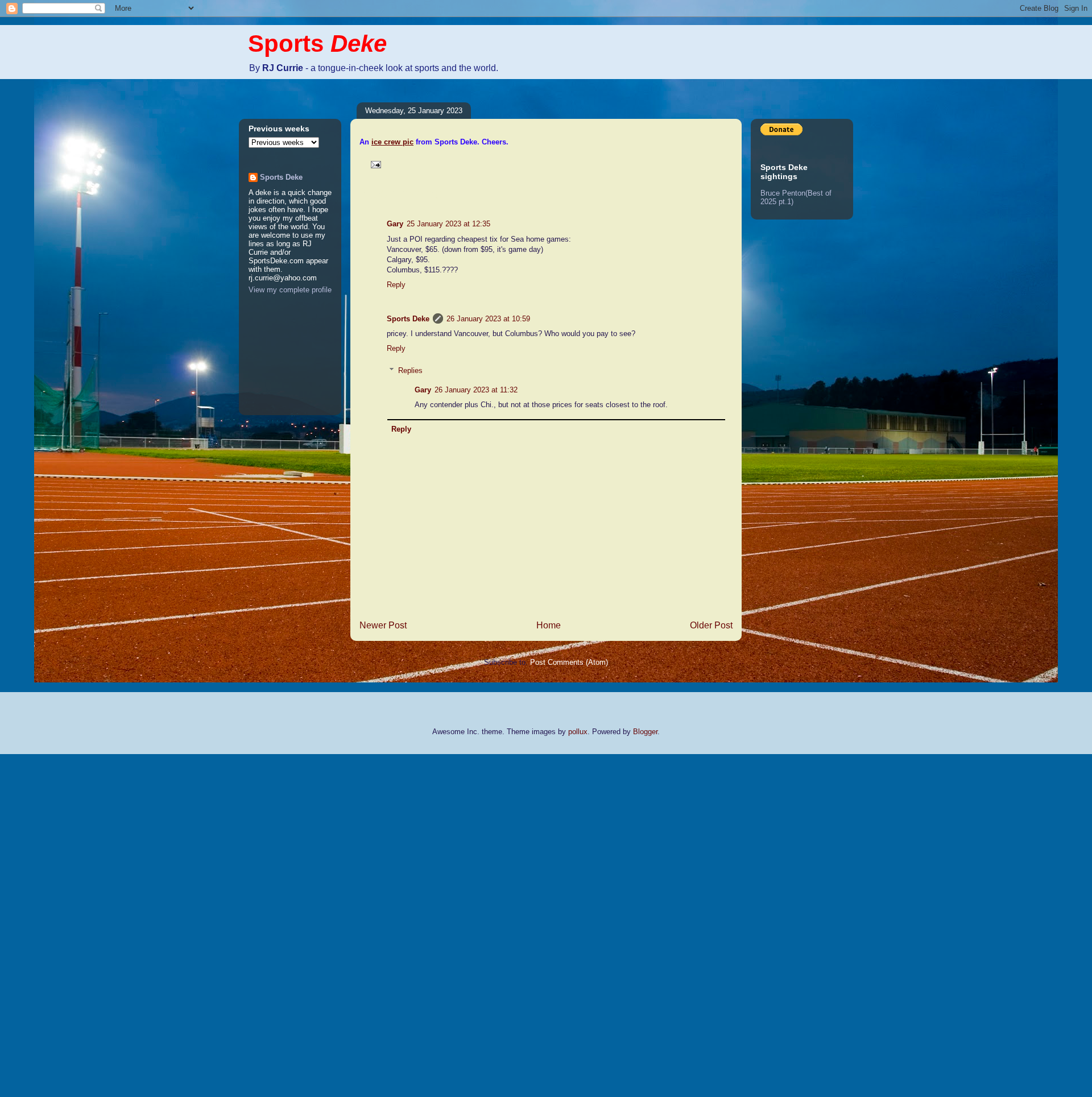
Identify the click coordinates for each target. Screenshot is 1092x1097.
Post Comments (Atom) (569, 662)
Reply (396, 284)
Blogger (645, 731)
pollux (578, 731)
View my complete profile (290, 289)
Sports (317, 43)
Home (548, 625)
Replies (410, 370)
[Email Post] (374, 164)
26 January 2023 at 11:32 (476, 390)
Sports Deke (408, 318)
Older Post (711, 625)
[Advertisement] (45, 924)
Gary (395, 224)
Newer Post (383, 625)
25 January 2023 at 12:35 (448, 224)
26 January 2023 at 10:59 (488, 318)
